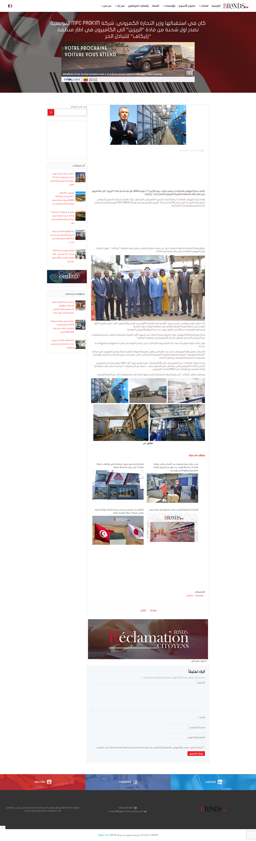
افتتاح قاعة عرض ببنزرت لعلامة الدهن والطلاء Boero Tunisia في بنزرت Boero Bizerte (120, 465)
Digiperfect (103, 835)
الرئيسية (216, 6)
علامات (205, 6)
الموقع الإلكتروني (196, 737)
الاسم (201, 717)
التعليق (200, 682)
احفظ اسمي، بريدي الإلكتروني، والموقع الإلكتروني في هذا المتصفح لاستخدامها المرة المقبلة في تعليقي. (149, 747)
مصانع (190, 595)
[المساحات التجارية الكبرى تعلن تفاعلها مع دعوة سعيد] (172, 538)
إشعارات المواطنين (138, 6)
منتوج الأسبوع (187, 6)
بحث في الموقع (79, 106)
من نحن (107, 6)
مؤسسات (170, 6)
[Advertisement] (148, 171)
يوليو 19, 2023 (195, 151)
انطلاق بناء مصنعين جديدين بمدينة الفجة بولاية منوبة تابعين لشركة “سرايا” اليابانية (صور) (119, 511)
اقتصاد (155, 6)
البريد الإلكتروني (196, 727)
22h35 (182, 151)
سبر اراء (121, 6)
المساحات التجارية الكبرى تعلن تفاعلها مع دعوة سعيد (173, 510)
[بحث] (51, 112)
